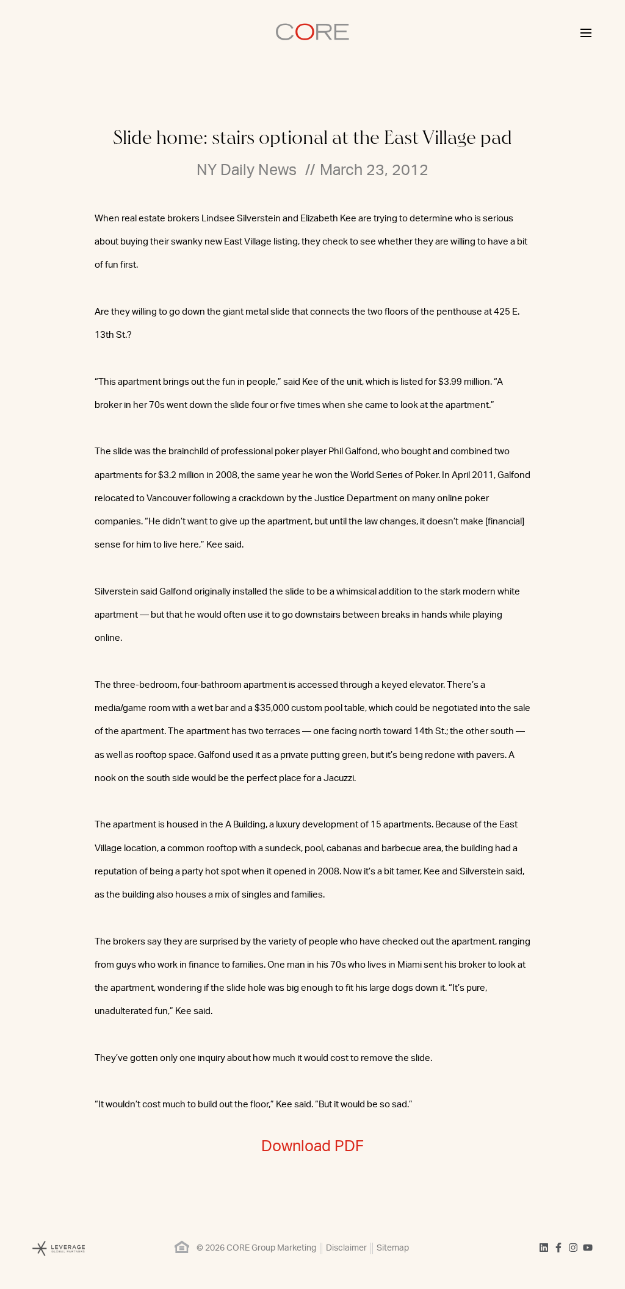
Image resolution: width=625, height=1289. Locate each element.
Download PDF (312, 1146)
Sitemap (393, 1248)
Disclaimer (346, 1248)
